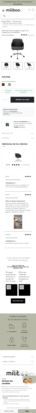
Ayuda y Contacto (9, 361)
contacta (5, 113)
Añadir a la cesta (22, 99)
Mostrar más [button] (18, 301)
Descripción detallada (8, 35)
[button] (11, 277)
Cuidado (6, 138)
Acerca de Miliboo (9, 357)
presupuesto (13, 111)
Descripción (7, 133)
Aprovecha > (18, 4)
